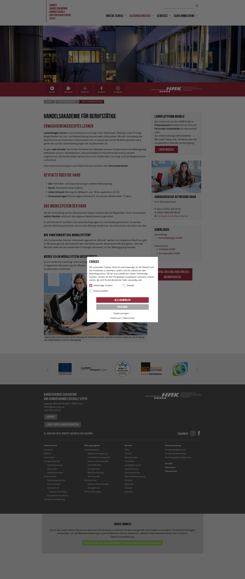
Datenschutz (129, 318)
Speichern (122, 306)
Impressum (115, 318)
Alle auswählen (123, 299)
